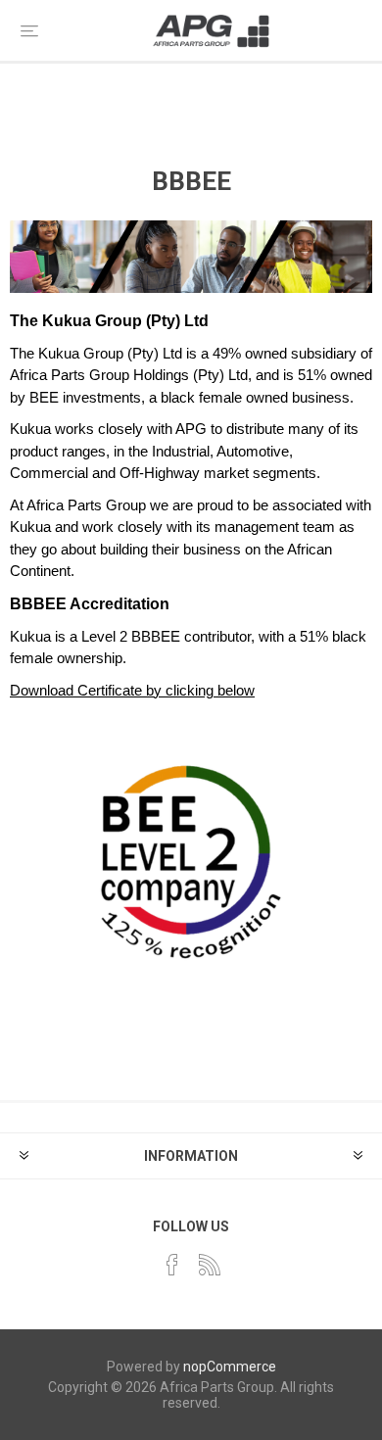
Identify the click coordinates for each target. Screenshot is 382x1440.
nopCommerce (229, 1366)
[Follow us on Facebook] (172, 1264)
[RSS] (209, 1264)
